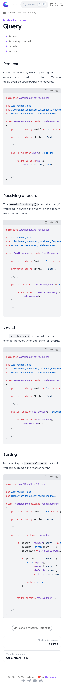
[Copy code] (46, 90)
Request (14, 36)
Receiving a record (20, 41)
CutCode (50, 677)
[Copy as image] (56, 90)
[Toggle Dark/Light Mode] (56, 4)
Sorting (13, 51)
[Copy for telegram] (51, 90)
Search (13, 46)
